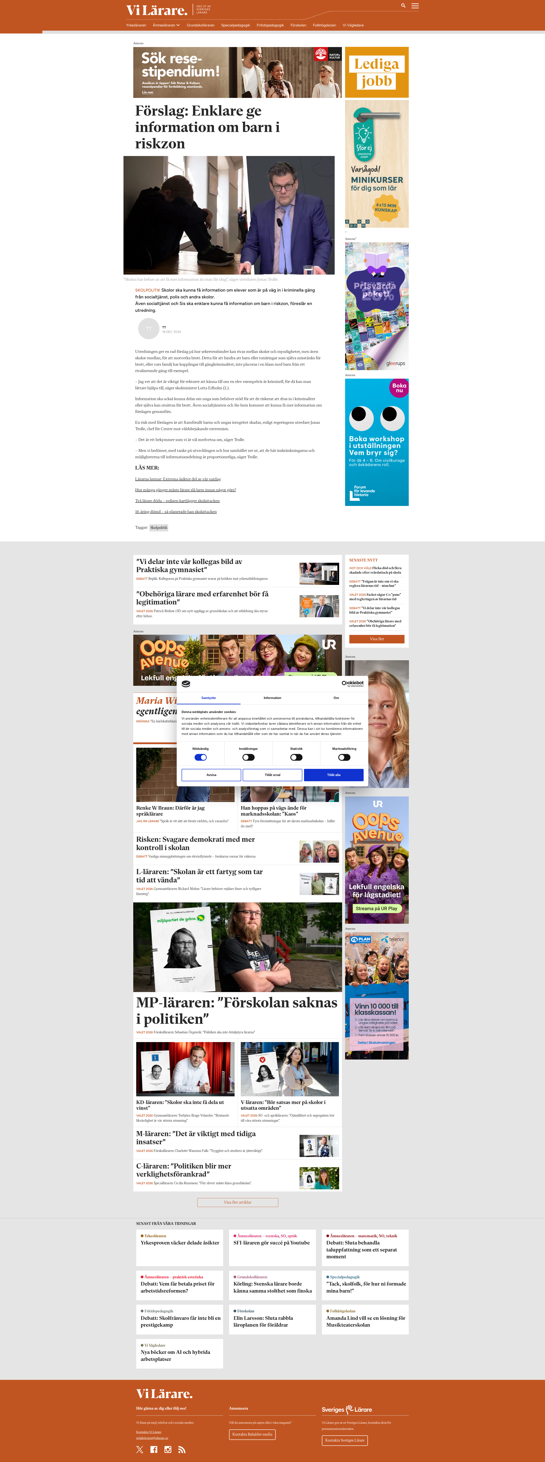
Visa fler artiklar (237, 1202)
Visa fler (377, 639)
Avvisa (211, 775)
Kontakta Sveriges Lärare (344, 1440)
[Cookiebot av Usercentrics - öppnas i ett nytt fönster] (345, 684)
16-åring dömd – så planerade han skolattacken (176, 512)
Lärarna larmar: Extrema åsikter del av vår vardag (178, 479)
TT (164, 327)
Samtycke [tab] (208, 698)
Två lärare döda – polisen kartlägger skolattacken (177, 501)
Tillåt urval (272, 775)
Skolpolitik (158, 528)
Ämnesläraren (164, 25)
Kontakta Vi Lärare (148, 1432)
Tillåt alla (333, 775)
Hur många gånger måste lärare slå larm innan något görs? (185, 490)
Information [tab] (272, 698)
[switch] (248, 757)
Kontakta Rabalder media (252, 1434)
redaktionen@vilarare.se (152, 1438)
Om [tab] (336, 698)
